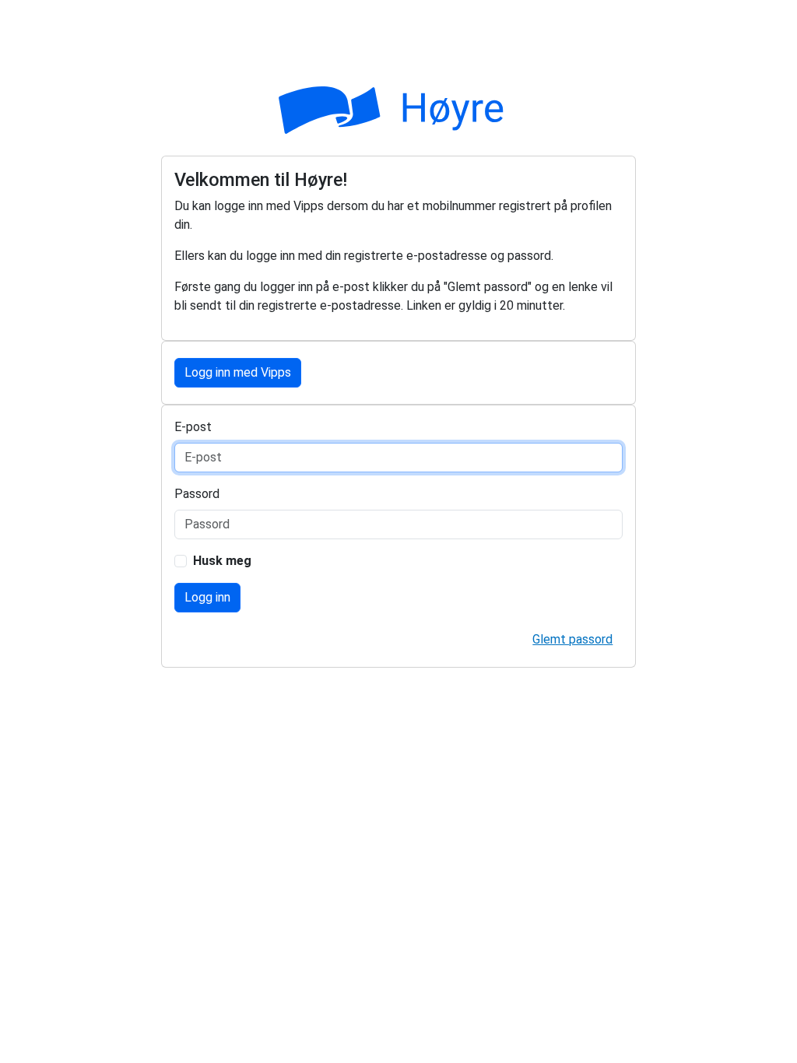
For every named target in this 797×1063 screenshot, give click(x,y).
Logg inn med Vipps (237, 372)
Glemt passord (572, 639)
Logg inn (207, 597)
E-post (193, 426)
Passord (196, 493)
